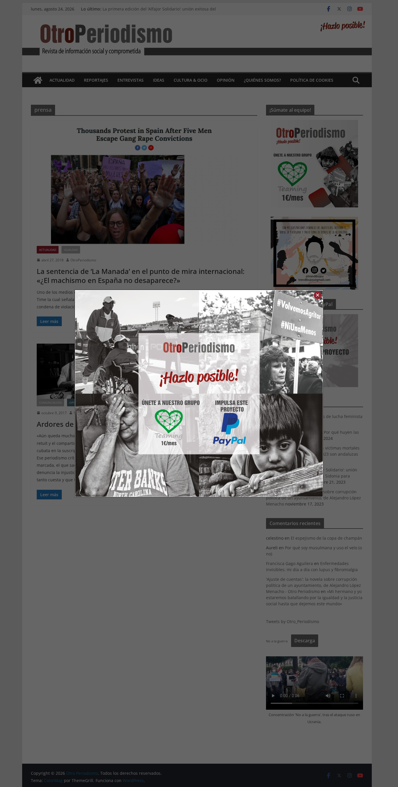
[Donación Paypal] (261, 393)
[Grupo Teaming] (137, 393)
